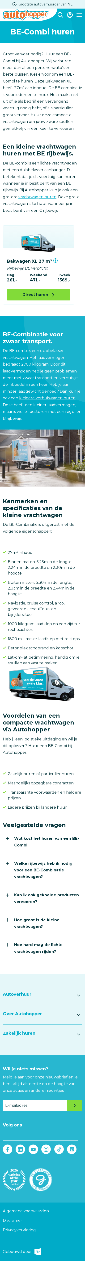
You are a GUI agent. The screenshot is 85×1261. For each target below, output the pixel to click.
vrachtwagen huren (37, 197)
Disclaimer (12, 1220)
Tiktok (59, 1149)
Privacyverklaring (19, 1230)
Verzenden (74, 1105)
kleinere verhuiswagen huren (47, 398)
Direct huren (35, 294)
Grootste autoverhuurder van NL (45, 4)
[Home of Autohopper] (26, 15)
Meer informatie (55, 260)
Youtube (33, 1149)
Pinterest (71, 1149)
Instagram (46, 1149)
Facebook (7, 1149)
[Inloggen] (70, 15)
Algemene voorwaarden (26, 1211)
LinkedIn (20, 1149)
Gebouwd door (17, 1252)
